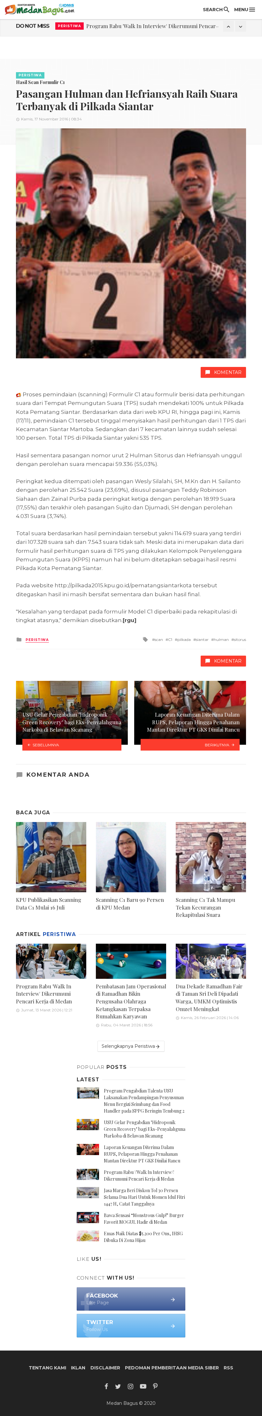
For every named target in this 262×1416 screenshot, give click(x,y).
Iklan (78, 1368)
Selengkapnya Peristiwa (128, 1046)
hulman (221, 639)
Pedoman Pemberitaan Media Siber (172, 1368)
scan (159, 639)
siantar (202, 639)
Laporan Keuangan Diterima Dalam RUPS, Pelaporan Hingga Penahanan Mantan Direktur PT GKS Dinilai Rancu (142, 1154)
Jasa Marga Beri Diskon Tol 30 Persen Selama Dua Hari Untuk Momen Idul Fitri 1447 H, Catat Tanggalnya (144, 1197)
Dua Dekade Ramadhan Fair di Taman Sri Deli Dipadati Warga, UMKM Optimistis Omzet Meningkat (209, 997)
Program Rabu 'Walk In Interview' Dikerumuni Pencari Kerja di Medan (170, 25)
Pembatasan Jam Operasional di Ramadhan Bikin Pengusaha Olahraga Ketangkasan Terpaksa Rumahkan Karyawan (131, 1001)
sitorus (240, 639)
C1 (170, 639)
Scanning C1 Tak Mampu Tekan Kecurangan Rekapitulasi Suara (205, 907)
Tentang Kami (47, 1368)
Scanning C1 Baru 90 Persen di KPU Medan (130, 903)
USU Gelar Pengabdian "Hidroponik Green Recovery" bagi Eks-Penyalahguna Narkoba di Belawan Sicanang (144, 1129)
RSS (228, 1368)
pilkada (184, 639)
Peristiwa (69, 26)
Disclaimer (105, 1368)
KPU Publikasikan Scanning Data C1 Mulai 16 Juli (48, 903)
